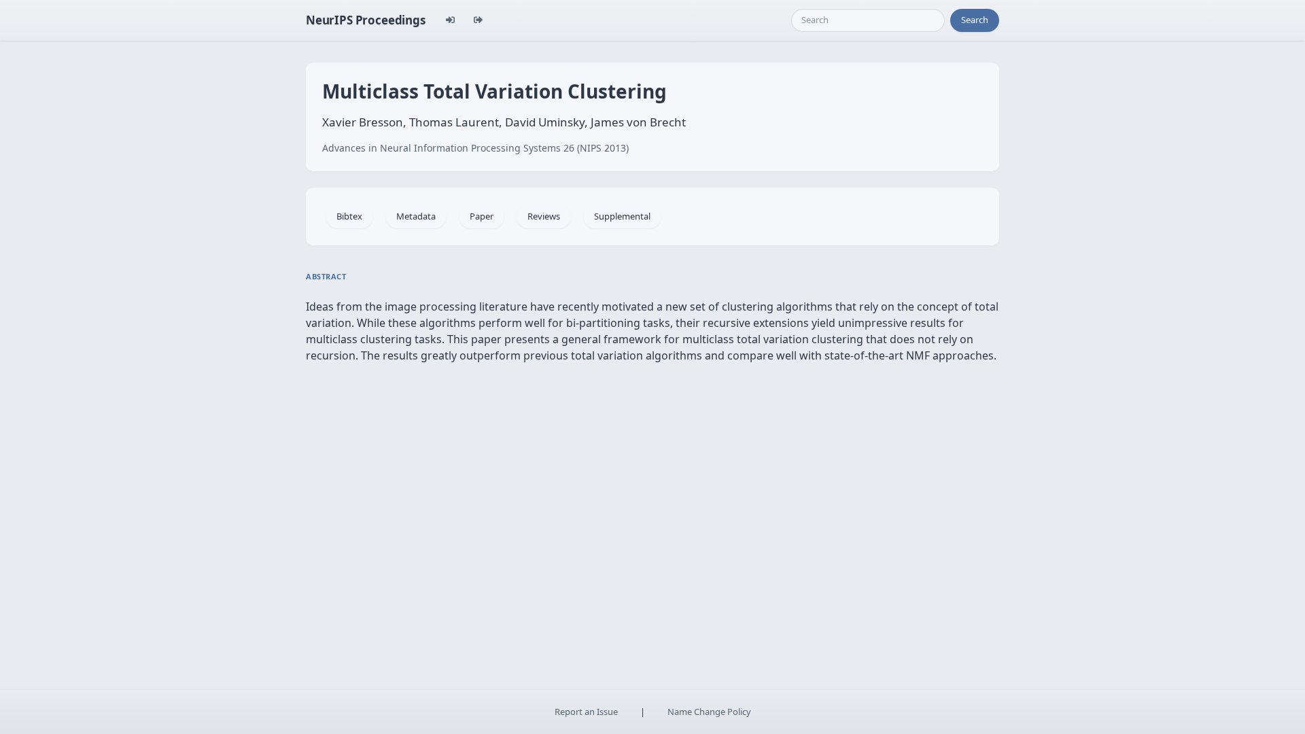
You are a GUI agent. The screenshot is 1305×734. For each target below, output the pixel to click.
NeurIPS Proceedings (365, 20)
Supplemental (622, 216)
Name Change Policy (709, 711)
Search (974, 20)
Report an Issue (586, 711)
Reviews (543, 216)
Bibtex (349, 216)
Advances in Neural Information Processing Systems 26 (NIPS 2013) (475, 147)
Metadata (416, 216)
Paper (481, 216)
